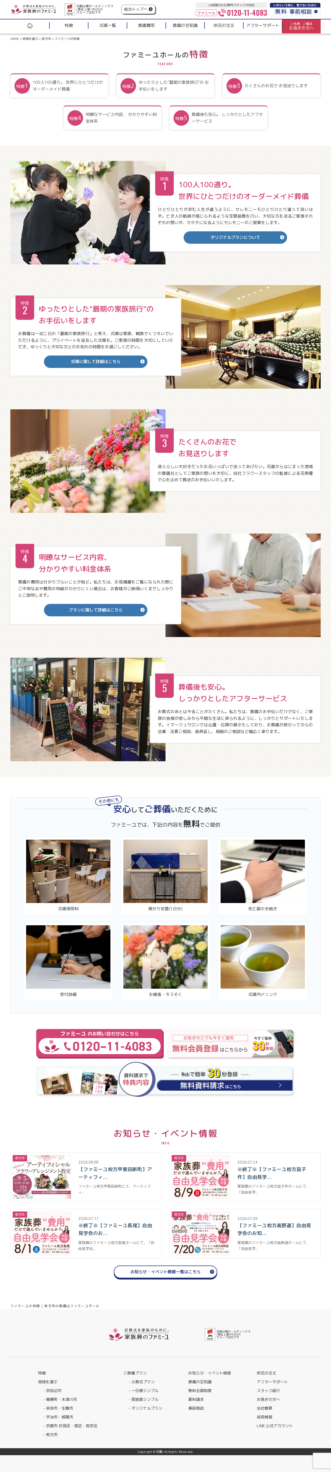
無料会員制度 (200, 1390)
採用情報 (264, 1417)
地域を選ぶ (47, 1382)
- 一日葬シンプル (144, 1390)
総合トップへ (135, 9)
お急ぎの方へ (268, 1399)
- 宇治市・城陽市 (58, 1417)
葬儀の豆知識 (200, 1382)
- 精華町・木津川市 (60, 1399)
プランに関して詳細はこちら (96, 610)
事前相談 (196, 1408)
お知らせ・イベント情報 (209, 1373)
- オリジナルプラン (145, 1408)
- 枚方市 (50, 1434)
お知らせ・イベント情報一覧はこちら (165, 1272)
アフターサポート (272, 1382)
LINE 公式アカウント (275, 1426)
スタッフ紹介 (268, 1390)
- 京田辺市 (52, 1390)
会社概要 (264, 1408)
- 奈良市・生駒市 (58, 1408)
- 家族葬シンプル (144, 1399)
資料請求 (196, 1399)
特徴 (42, 1373)
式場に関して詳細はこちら (96, 361)
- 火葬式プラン (142, 1382)
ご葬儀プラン (135, 1373)
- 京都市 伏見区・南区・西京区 (70, 1426)
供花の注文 (266, 1373)
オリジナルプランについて (235, 237)
